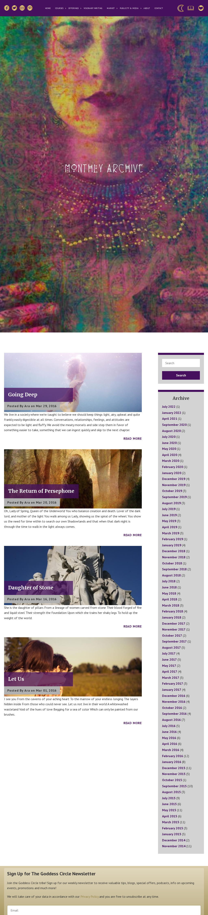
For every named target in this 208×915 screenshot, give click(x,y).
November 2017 (173, 629)
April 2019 (169, 527)
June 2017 (169, 659)
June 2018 (169, 587)
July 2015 (169, 798)
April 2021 (169, 419)
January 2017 (171, 690)
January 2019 (171, 545)
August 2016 (171, 720)
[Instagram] (22, 8)
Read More (133, 438)
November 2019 (173, 485)
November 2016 (173, 702)
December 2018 (173, 551)
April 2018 (169, 599)
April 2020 (169, 455)
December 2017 (173, 623)
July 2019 (169, 509)
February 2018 (172, 611)
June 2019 (169, 515)
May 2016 (169, 738)
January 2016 (171, 762)
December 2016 (173, 696)
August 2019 (171, 503)
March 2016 (170, 750)
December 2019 (173, 479)
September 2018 (174, 569)
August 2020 (171, 431)
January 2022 (171, 413)
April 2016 (169, 744)
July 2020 (169, 437)
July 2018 (169, 581)
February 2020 (172, 467)
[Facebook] (6, 8)
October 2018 (172, 563)
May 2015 (169, 810)
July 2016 (169, 726)
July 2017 (169, 653)
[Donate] (201, 8)
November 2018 (173, 557)
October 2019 (172, 491)
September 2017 (174, 641)
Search (181, 375)
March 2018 (170, 605)
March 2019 (170, 533)
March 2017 (170, 678)
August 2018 (171, 575)
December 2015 (173, 768)
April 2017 (169, 671)
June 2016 (169, 732)
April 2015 (169, 816)
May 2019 (169, 521)
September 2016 (174, 714)
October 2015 (172, 780)
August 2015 (171, 792)
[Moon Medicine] (191, 8)
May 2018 (169, 593)
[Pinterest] (29, 8)
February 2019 (172, 539)
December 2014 (173, 840)
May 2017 (169, 666)
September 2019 (174, 497)
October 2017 (172, 635)
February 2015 (172, 828)
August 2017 (171, 647)
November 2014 (173, 846)
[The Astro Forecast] (181, 8)
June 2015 (169, 804)
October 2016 (172, 708)
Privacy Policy (89, 896)
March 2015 (170, 822)
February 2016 (172, 756)
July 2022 (169, 406)
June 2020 (169, 443)
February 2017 (172, 683)
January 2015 (171, 834)
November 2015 (173, 774)
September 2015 (174, 786)
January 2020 (171, 473)
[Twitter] (14, 8)
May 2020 (169, 449)
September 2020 (174, 425)
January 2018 (171, 617)
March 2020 (170, 461)
